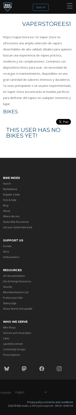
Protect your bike (13, 297)
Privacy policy (35, 402)
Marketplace (10, 189)
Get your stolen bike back (17, 227)
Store (6, 251)
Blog (5, 205)
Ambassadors (11, 257)
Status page (9, 303)
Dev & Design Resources (17, 281)
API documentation (14, 276)
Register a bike (11, 194)
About (6, 211)
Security (7, 287)
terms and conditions (60, 402)
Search (7, 183)
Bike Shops (9, 327)
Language (5, 392)
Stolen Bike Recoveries (16, 222)
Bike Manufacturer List (15, 292)
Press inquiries (11, 355)
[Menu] (69, 7)
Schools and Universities (17, 333)
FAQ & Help (9, 200)
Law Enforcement (13, 344)
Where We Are (11, 216)
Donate (7, 246)
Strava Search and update (17, 308)
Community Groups (14, 349)
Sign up (40, 7)
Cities (6, 338)
